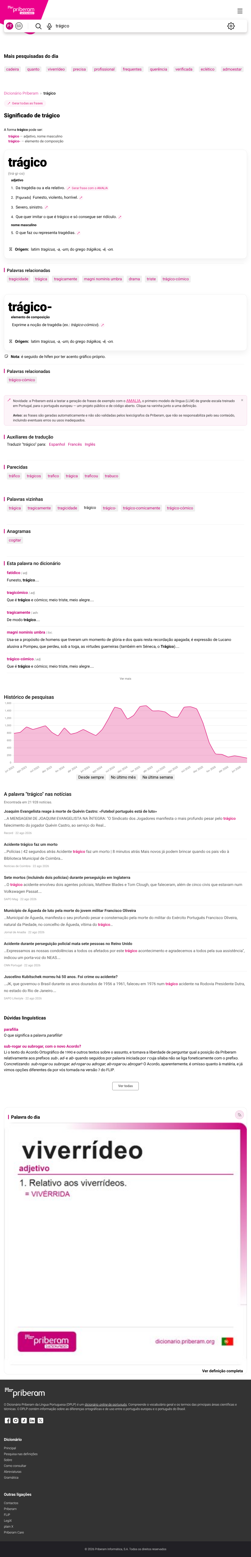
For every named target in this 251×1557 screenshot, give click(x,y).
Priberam (10, 1509)
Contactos (11, 1503)
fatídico (13, 572)
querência (158, 69)
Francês (75, 444)
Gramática (11, 1478)
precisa (79, 69)
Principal (10, 1448)
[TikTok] (24, 1423)
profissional (104, 69)
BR (19, 26)
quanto (33, 69)
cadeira (12, 69)
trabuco (111, 476)
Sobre (8, 1460)
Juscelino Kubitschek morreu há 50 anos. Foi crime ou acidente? (61, 976)
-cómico (20, 659)
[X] (40, 1423)
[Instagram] (15, 1423)
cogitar (15, 540)
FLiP (7, 1515)
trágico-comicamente (141, 508)
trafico (53, 476)
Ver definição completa (222, 1371)
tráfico (14, 476)
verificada (184, 69)
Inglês (90, 444)
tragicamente (65, 279)
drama (134, 279)
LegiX (8, 1521)
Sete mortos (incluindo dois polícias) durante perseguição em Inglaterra (67, 877)
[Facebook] (7, 1423)
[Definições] (231, 26)
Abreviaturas (12, 1472)
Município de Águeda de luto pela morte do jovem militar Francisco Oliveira (70, 910)
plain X (8, 1527)
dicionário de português (106, 1405)
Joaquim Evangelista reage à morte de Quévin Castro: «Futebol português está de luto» (80, 811)
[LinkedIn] (32, 1423)
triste (151, 279)
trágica (41, 279)
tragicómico (17, 592)
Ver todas (125, 1086)
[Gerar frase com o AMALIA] (80, 197)
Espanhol (57, 444)
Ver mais (125, 678)
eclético (207, 69)
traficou (91, 476)
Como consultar (15, 1466)
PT (9, 26)
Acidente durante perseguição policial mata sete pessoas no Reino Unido (68, 943)
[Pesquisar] (38, 26)
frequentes (132, 69)
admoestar (232, 69)
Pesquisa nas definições (21, 1454)
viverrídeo (56, 69)
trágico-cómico (176, 279)
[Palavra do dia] (239, 1114)
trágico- (109, 508)
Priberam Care (14, 1532)
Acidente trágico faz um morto (31, 844)
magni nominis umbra (103, 279)
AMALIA (133, 400)
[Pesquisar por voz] (49, 26)
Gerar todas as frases (27, 103)
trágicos (34, 476)
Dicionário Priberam (21, 93)
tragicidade (18, 279)
